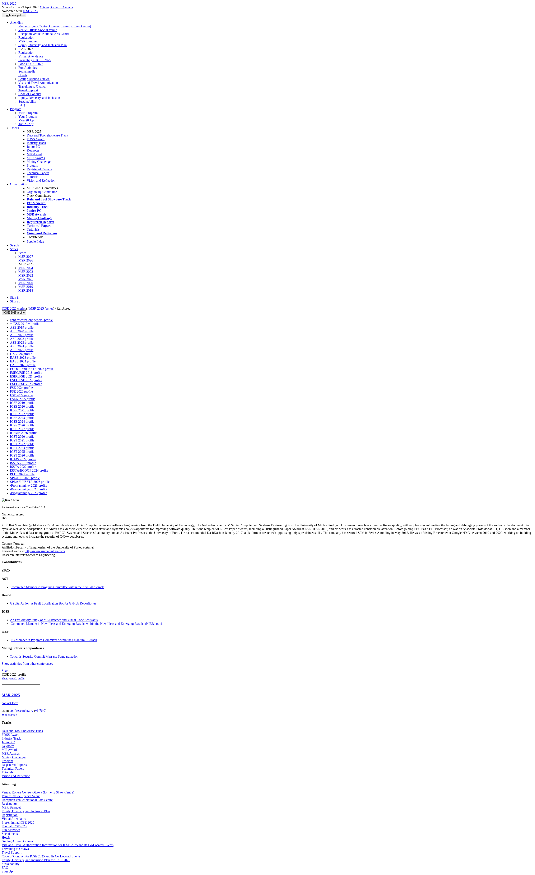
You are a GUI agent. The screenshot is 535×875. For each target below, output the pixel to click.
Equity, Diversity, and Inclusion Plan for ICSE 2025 (36, 860)
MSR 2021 (25, 279)
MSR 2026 (25, 260)
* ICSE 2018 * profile (24, 323)
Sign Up (7, 871)
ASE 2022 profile (21, 339)
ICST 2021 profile (22, 440)
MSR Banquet (27, 41)
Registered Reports (39, 169)
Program (15, 109)
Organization (18, 184)
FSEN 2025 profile (22, 399)
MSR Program (28, 113)
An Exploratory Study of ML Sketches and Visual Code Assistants (54, 620)
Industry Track (36, 143)
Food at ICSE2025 (30, 64)
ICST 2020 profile (22, 436)
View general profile (13, 678)
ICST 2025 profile (22, 451)
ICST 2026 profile (22, 455)
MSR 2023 (25, 271)
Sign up (15, 301)
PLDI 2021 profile (22, 474)
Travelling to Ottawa (32, 86)
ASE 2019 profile (21, 327)
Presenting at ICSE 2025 (34, 60)
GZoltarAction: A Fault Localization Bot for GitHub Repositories (53, 603)
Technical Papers (38, 173)
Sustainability (27, 101)
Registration (26, 37)
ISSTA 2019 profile (23, 463)
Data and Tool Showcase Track (47, 135)
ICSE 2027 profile (22, 429)
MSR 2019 (25, 286)
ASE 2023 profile (21, 342)
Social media (26, 71)
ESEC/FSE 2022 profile (26, 380)
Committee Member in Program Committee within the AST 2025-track (57, 587)
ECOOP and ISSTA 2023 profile (32, 369)
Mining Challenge (39, 161)
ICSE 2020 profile (22, 406)
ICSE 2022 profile (22, 414)
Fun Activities (27, 67)
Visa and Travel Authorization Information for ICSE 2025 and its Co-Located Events (57, 845)
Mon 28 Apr (26, 120)
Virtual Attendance (30, 56)
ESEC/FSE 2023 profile (26, 384)
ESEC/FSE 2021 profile (26, 376)
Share (5, 670)
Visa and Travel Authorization (38, 82)
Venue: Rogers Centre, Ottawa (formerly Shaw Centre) (54, 26)
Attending (16, 22)
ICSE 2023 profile (22, 418)
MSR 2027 (25, 256)
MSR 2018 (25, 290)
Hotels (22, 75)
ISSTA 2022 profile (23, 466)
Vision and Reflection (41, 180)
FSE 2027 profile (21, 395)
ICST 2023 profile (22, 448)
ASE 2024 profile (21, 346)
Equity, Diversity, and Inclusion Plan (42, 45)
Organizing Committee (42, 192)
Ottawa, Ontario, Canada (56, 7)
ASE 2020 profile (21, 331)
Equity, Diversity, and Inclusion (39, 97)
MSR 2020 (25, 283)
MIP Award (34, 154)
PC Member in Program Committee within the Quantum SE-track (54, 640)
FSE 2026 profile (21, 391)
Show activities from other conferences (27, 663)
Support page (9, 714)
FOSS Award (36, 139)
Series (22, 253)
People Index (35, 241)
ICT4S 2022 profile (23, 459)
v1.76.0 (40, 710)
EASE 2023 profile (23, 357)
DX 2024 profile (21, 354)
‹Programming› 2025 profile (28, 493)
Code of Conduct (29, 94)
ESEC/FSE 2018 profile (26, 372)
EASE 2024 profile (23, 361)
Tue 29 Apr (25, 124)
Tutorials (32, 177)
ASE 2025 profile (21, 350)
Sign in (14, 297)
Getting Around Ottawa (34, 79)
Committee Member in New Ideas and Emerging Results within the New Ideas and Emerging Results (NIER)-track (87, 623)
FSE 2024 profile (21, 387)
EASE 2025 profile (23, 365)
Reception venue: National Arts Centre (43, 34)
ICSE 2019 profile (22, 402)
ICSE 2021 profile (22, 410)
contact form (10, 703)
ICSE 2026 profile (22, 425)
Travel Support (28, 90)
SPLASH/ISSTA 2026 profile (30, 481)
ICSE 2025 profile (14, 312)
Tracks (14, 128)
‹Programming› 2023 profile (28, 485)
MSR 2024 (25, 268)
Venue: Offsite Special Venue (37, 30)
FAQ (21, 105)
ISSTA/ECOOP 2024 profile (29, 470)
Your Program (27, 116)
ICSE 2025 (30, 11)
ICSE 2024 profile (22, 421)
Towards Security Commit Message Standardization (44, 656)
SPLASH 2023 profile (25, 478)
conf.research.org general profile (31, 320)
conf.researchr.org (21, 710)
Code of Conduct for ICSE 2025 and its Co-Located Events (41, 856)
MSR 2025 (36, 308)
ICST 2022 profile (22, 444)
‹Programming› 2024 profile (28, 489)
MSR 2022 (25, 275)
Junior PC (33, 146)
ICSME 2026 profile (23, 433)
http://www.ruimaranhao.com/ (45, 551)
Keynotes (33, 150)
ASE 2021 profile (21, 335)
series (22, 308)
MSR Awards (36, 158)
